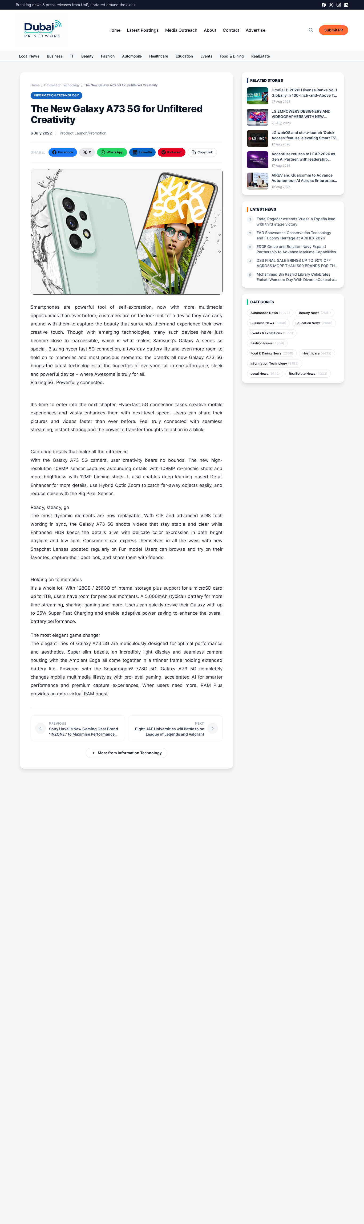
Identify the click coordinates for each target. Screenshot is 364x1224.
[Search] (311, 30)
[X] (331, 5)
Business (55, 56)
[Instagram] (339, 5)
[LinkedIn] (346, 5)
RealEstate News (308, 374)
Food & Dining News (271, 353)
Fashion (108, 56)
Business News (268, 323)
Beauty (87, 56)
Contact (231, 30)
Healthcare (158, 56)
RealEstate (260, 56)
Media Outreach (181, 30)
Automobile (132, 56)
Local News (29, 56)
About (210, 30)
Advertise (255, 30)
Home (114, 30)
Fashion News (267, 343)
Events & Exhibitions (271, 333)
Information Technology (62, 85)
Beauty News (315, 313)
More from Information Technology (130, 752)
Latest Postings (143, 30)
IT (72, 56)
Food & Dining (232, 56)
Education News (314, 323)
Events (206, 56)
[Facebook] (324, 5)
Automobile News (270, 313)
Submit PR (333, 30)
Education (184, 56)
